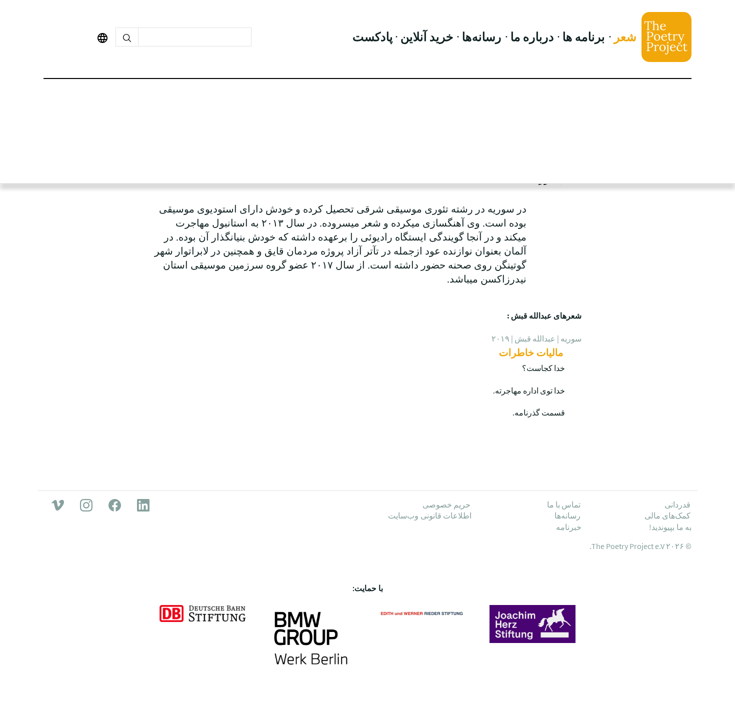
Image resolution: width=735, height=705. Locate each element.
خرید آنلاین (427, 36)
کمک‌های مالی (667, 515)
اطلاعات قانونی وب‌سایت (430, 515)
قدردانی (677, 505)
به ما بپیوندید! (670, 527)
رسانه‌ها (482, 36)
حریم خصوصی (446, 505)
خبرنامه (569, 527)
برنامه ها (583, 36)
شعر (625, 36)
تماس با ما (564, 505)
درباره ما (532, 36)
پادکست (372, 36)
